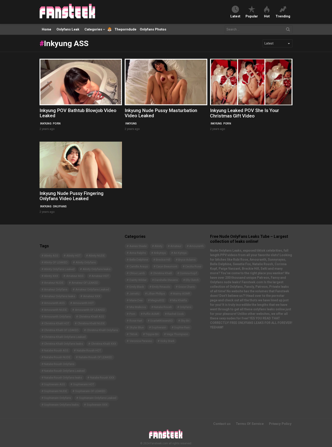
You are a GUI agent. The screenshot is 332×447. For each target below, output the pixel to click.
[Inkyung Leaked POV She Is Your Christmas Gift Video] (251, 82)
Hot (267, 16)
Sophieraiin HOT (83, 384)
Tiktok (133, 334)
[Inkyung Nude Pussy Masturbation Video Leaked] (166, 82)
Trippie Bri (152, 334)
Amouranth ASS (54, 303)
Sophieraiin (159, 327)
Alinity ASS (51, 255)
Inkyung (45, 123)
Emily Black (136, 286)
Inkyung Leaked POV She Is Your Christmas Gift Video (244, 113)
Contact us (222, 424)
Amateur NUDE (53, 282)
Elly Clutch (192, 280)
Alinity (158, 246)
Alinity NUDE (97, 255)
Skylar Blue (136, 327)
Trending (283, 16)
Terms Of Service (250, 424)
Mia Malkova (137, 307)
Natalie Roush (163, 307)
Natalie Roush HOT (89, 350)
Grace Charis (186, 286)
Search (287, 30)
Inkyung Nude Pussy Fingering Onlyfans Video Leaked (71, 196)
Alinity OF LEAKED (56, 262)
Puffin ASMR (151, 314)
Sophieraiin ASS (54, 384)
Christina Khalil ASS (91, 316)
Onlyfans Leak (67, 29)
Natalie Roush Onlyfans (59, 364)
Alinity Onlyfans (86, 262)
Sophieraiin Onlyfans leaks (61, 404)
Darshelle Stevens (166, 280)
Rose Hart (135, 320)
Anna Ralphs (137, 253)
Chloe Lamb (137, 273)
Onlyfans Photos (153, 29)
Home (46, 29)
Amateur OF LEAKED (85, 282)
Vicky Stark (167, 341)
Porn (57, 123)
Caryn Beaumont (166, 266)
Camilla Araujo (138, 266)
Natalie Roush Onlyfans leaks (63, 377)
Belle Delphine (138, 259)
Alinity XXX (51, 276)
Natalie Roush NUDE (57, 357)
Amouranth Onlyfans (57, 316)
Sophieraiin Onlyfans (57, 398)
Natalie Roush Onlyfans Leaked (64, 370)
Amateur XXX (91, 296)
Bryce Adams (187, 259)
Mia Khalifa (179, 300)
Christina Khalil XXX (103, 343)
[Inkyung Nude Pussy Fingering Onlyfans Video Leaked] (81, 165)
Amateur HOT (100, 276)
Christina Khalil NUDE (91, 323)
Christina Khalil (162, 273)
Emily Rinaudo (161, 286)
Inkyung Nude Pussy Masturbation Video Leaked (161, 113)
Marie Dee (136, 300)
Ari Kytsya (180, 253)
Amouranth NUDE (55, 309)
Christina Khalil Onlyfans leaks (63, 343)
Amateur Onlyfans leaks (59, 296)
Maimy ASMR (181, 293)
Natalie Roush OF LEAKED (95, 357)
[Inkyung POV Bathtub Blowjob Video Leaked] (81, 82)
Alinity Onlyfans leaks (96, 269)
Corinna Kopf (188, 273)
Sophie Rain (182, 327)
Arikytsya (160, 253)
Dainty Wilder (138, 280)
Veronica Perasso (140, 341)
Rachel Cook (175, 314)
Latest (235, 16)
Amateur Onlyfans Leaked (92, 289)
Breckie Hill (163, 259)
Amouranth (196, 246)
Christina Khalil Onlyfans (102, 330)
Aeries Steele (138, 246)
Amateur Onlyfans (55, 289)
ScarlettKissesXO (161, 320)
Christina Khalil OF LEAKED (61, 330)
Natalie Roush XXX (102, 377)
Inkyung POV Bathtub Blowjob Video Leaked (78, 113)
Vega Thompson (177, 334)
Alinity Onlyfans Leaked (59, 269)
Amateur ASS (75, 276)
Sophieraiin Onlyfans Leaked (97, 398)
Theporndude (123, 29)
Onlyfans (60, 206)
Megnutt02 (157, 300)
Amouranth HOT (83, 303)
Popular (251, 16)
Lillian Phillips (156, 293)
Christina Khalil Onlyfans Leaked (65, 337)
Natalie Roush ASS (56, 350)
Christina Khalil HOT (56, 323)
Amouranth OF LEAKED (90, 309)
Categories (93, 29)
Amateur (175, 246)
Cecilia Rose (193, 266)
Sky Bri (185, 320)
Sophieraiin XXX (97, 404)
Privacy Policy (280, 424)
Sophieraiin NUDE (55, 391)
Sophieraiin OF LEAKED (90, 391)
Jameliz (134, 293)
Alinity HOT (73, 255)
